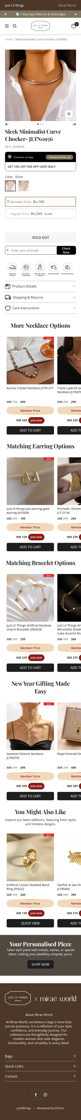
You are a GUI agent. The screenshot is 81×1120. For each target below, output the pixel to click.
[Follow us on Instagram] (45, 1095)
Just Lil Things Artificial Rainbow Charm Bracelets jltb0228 (29, 627)
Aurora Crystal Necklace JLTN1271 (30, 388)
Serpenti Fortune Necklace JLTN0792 (25, 756)
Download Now (57, 157)
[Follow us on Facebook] (35, 1095)
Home (9, 39)
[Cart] (73, 26)
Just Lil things (14, 5)
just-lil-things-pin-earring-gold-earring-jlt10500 (28, 511)
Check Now (66, 250)
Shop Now (40, 964)
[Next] (74, 124)
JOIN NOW (36, 420)
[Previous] (7, 124)
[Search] (15, 26)
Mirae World (67, 5)
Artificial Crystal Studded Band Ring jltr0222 (28, 887)
